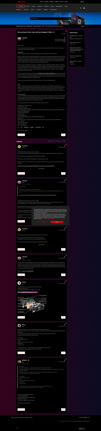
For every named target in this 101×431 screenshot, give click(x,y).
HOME (17, 417)
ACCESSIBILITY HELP (28, 417)
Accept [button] (57, 221)
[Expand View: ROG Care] (30, 6)
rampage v (26, 130)
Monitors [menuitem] (32, 9)
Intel (21, 127)
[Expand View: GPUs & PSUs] (29, 9)
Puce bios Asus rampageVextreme (75, 55)
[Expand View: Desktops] (48, 6)
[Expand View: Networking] (48, 9)
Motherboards (29, 26)
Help (80, 7)
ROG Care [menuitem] (27, 6)
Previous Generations (37, 26)
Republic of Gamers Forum (21, 26)
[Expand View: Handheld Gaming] (62, 6)
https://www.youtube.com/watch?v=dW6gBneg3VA (46, 73)
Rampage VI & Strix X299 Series (74, 38)
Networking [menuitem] (46, 9)
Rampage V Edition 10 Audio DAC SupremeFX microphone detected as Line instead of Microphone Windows (76, 49)
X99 (43, 26)
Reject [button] (44, 221)
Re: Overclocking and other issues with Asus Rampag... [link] (54, 26)
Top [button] (18, 428)
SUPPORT (66, 1)
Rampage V (32, 127)
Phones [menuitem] (66, 6)
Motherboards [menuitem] (18, 9)
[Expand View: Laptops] (54, 6)
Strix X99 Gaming (38, 127)
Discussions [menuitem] (40, 6)
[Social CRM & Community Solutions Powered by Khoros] (81, 428)
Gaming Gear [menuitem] (39, 9)
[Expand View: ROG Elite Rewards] (57, 9)
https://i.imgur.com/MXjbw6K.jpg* (28, 271)
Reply (63, 134)
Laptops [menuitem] (52, 6)
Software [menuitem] (33, 6)
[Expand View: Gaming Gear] (41, 9)
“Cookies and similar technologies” (48, 218)
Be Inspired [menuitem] (21, 6)
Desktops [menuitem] (46, 6)
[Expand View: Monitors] (34, 9)
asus (19, 130)
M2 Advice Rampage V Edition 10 (75, 42)
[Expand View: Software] (35, 6)
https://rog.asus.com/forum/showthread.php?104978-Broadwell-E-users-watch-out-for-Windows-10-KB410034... (38, 195)
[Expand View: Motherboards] (21, 9)
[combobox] (50, 18)
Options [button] (82, 26)
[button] (19, 135)
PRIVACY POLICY (69, 421)
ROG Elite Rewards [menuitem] (53, 9)
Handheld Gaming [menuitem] (59, 6)
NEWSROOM (21, 417)
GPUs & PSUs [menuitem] (26, 9)
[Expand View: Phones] (68, 6)
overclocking (22, 130)
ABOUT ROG (13, 417)
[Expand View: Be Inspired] (24, 6)
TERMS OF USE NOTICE (62, 421)
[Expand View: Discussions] (42, 6)
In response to (27, 184)
